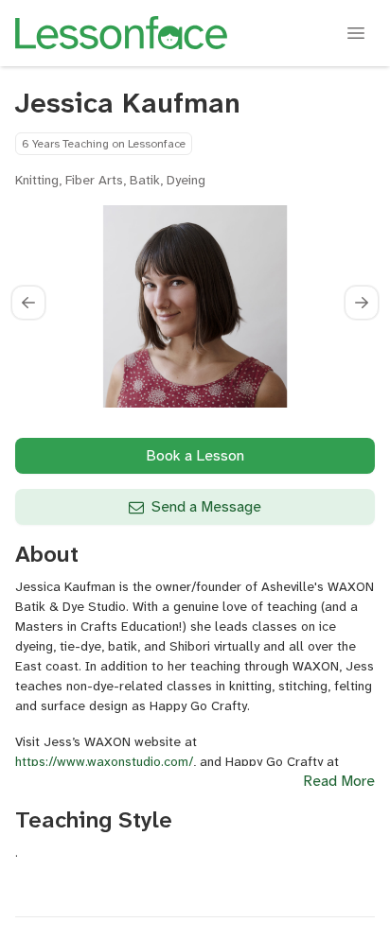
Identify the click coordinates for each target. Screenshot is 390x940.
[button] (28, 303)
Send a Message (206, 506)
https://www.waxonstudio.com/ (104, 761)
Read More (339, 781)
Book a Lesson (195, 455)
